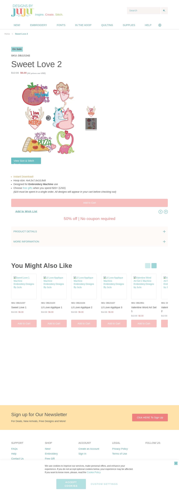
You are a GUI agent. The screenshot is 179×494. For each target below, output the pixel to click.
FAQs (14, 448)
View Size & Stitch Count (24, 161)
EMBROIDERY (38, 25)
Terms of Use (119, 453)
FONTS (61, 25)
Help (13, 453)
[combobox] (144, 10)
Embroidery (51, 453)
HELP (148, 25)
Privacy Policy (120, 448)
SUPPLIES (129, 25)
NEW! (17, 25)
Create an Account (88, 448)
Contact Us (17, 458)
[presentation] (154, 265)
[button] (165, 25)
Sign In (82, 453)
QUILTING (107, 25)
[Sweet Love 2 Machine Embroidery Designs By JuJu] (91, 112)
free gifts (27, 188)
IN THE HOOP (83, 25)
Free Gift (50, 458)
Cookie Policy (94, 472)
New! (48, 448)
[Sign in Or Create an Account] (159, 25)
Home (7, 34)
